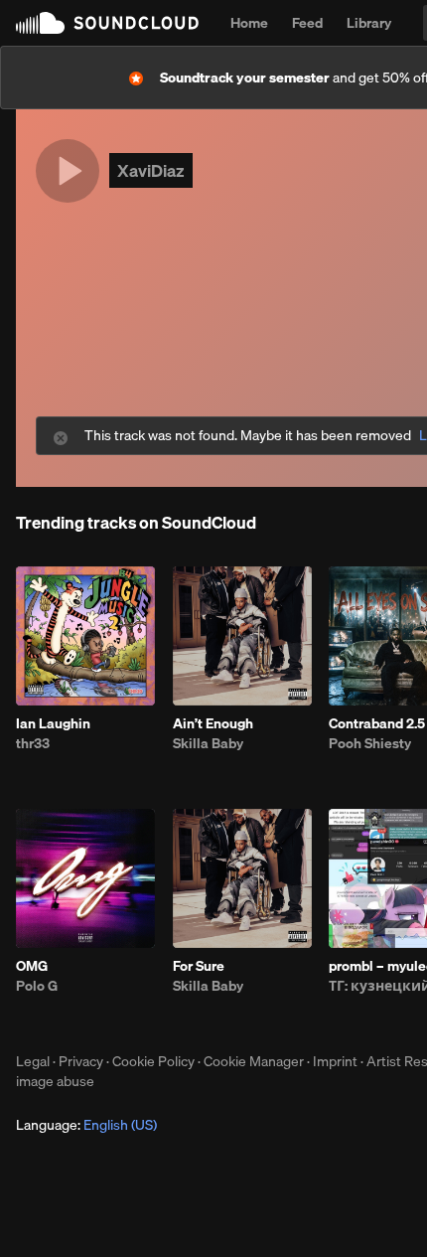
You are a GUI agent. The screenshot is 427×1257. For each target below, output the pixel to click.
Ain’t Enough (213, 723)
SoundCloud (107, 23)
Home (249, 23)
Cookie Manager (254, 1061)
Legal (33, 1061)
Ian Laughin (53, 723)
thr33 (33, 743)
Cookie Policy (153, 1061)
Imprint (335, 1061)
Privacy (81, 1061)
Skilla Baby (208, 743)
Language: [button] (86, 1125)
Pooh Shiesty (370, 743)
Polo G (37, 986)
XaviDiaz (151, 170)
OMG (32, 966)
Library (369, 23)
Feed (307, 23)
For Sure (198, 966)
